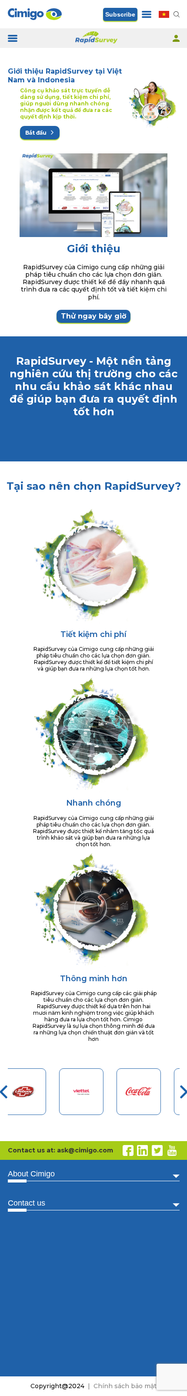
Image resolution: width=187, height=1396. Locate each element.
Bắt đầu (36, 132)
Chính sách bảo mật (125, 1386)
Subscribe (120, 14)
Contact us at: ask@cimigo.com (60, 1150)
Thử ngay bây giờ (93, 316)
